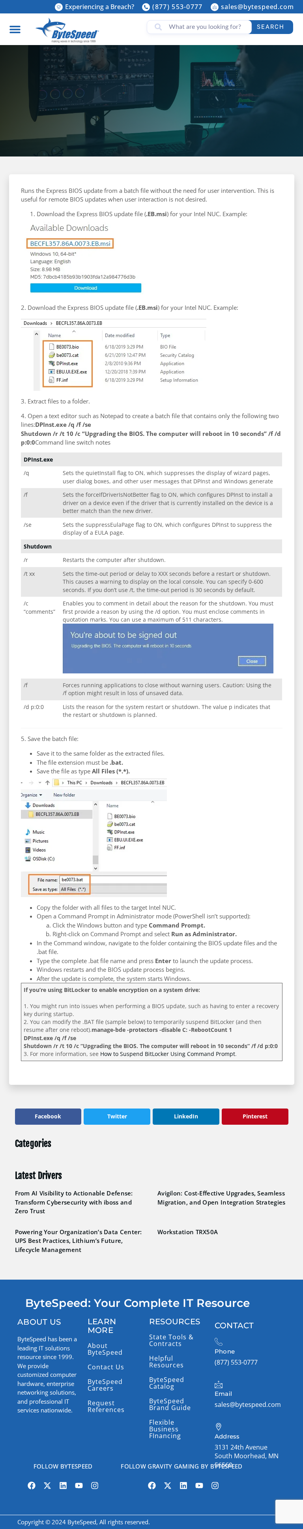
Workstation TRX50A (187, 1232)
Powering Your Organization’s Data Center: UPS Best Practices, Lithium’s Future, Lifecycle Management (78, 1241)
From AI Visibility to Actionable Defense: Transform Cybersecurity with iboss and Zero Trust (74, 1202)
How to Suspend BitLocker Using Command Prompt (167, 1054)
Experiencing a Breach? (99, 6)
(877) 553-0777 (177, 6)
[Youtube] (79, 1485)
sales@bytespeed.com (257, 6)
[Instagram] (95, 1485)
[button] (15, 29)
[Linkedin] (63, 1485)
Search (270, 26)
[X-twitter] (47, 1485)
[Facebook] (31, 1485)
